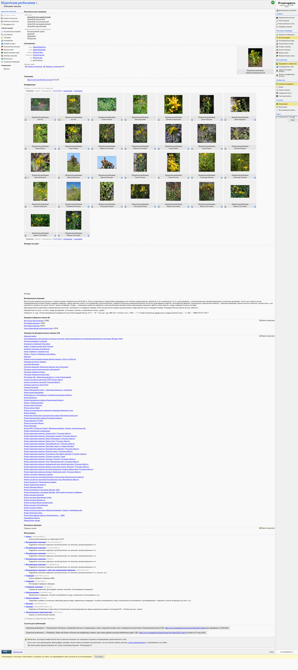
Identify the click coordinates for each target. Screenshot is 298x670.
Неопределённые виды (286, 41)
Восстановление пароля (287, 110)
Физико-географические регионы (287, 75)
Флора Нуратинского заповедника (37, 431)
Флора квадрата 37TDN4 (33, 421)
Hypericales (38, 52)
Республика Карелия (32, 323)
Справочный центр (285, 93)
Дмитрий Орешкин (74, 177)
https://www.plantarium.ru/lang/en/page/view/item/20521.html (162, 633)
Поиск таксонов (284, 21)
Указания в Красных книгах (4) (37, 318)
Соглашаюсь (99, 657)
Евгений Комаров (240, 148)
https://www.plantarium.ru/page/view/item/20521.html (185, 628)
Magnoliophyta (39, 47)
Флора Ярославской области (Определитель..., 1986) (44, 515)
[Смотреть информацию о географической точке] (55, 120)
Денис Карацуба (206, 119)
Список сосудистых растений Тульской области (42, 382)
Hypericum (37, 58)
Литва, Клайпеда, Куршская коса (36, 351)
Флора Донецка (30, 413)
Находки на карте (9, 43)
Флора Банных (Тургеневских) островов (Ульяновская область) (48, 395)
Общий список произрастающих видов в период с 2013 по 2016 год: (50, 359)
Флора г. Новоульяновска (33, 403)
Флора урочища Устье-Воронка (36, 505)
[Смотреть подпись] (26, 120)
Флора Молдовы (30, 426)
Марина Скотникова (106, 148)
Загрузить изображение (287, 34)
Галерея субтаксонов (10, 18)
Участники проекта (285, 96)
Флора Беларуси (30, 397)
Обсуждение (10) (9, 24)
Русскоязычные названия (12, 31)
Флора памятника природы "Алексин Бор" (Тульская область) (47, 433)
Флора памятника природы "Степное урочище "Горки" (45, 456)
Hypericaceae (38, 55)
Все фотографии (284, 38)
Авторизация (283, 104)
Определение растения (287, 18)
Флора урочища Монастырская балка (38, 502)
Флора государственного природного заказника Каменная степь (48, 410)
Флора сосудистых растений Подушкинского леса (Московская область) (51, 479)
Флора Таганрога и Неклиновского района (40, 482)
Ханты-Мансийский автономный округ (38, 328)
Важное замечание (268, 320)
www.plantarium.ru (286, 652)
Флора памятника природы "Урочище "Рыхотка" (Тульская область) (50, 459)
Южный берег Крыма (32, 520)
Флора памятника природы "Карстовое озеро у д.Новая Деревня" (49, 446)
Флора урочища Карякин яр (34, 500)
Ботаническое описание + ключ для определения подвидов (50, 570)
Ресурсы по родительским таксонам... (41, 618)
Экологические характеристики (39, 612)
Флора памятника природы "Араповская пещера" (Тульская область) (50, 436)
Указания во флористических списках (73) (42, 333)
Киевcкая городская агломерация (37, 349)
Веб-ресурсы (8, 59)
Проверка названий (285, 27)
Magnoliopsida (39, 50)
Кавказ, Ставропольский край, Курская (38, 346)
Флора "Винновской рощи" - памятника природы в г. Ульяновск (48, 390)
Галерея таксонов (285, 47)
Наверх (271, 652)
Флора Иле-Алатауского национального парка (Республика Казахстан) (51, 415)
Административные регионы (285, 70)
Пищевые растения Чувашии (35, 362)
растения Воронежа (31, 364)
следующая (67, 91)
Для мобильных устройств (287, 10)
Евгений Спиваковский (173, 119)
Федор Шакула (40, 148)
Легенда (27, 294)
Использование (32, 592)
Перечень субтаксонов (10, 21)
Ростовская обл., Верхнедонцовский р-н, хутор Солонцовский (47, 377)
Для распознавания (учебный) (35, 341)
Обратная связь (18, 652)
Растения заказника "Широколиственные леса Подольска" (46, 367)
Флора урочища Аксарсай (34, 495)
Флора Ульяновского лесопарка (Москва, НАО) (42, 490)
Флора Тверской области (33, 487)
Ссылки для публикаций (12, 62)
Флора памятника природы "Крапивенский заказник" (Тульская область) (51, 449)
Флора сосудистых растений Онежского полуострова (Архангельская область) (54, 477)
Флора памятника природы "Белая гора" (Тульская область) (47, 441)
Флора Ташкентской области (35, 485)
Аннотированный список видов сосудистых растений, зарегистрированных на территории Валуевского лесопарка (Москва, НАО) (73, 339)
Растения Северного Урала (34, 372)
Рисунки (29, 603)
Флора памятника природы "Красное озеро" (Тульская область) (48, 451)
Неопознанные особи (286, 44)
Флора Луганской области (34, 423)
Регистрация (283, 107)
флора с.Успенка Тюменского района (38, 474)
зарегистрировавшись (137, 642)
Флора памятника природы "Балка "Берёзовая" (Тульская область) (49, 438)
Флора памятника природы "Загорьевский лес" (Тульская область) (49, 444)
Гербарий (30, 576)
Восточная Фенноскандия (34, 321)
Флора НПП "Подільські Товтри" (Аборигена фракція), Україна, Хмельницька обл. (55, 428)
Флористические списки (11, 53)
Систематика (8, 34)
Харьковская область (32, 518)
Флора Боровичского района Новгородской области (43, 400)
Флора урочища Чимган (33, 508)
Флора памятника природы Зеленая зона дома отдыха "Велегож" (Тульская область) (56, 467)
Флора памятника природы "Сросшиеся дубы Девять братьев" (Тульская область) (55, 454)
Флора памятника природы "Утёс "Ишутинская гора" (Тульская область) (51, 461)
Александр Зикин (140, 119)
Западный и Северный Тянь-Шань (37, 344)
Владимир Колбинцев (73, 206)
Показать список (30, 528)
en (273, 2)
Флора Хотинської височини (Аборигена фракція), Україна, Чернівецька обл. (53, 510)
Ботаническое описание (12, 46)
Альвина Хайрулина (40, 206)
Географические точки (286, 67)
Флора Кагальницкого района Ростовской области (43, 418)
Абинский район (30, 336)
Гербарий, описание (34, 587)
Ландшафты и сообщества (288, 64)
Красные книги (8, 50)
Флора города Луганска (33, 405)
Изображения (8, 40)
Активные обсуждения (286, 84)
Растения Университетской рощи (36, 374)
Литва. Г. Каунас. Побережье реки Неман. (40, 354)
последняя (78, 91)
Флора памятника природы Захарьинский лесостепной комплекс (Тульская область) (56, 464)
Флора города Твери (32, 408)
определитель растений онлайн (286, 4)
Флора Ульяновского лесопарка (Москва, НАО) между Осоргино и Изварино (53, 492)
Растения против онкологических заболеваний (42, 369)
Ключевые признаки (10, 56)
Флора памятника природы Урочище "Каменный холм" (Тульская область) (52, 472)
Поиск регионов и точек (286, 24)
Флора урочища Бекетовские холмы (38, 497)
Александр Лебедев (206, 177)
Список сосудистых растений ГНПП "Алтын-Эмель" (43, 380)
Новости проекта (284, 90)
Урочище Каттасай (31, 387)
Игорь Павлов (73, 148)
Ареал (28, 536)
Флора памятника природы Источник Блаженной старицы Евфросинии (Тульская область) (58, 469)
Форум (281, 87)
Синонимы (7, 37)
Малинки (27, 357)
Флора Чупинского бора (33, 513)
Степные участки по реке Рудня (36, 385)
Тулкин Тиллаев (107, 119)
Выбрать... (7, 69)
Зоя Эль (40, 119)
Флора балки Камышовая (33, 392)
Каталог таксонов (284, 50)
